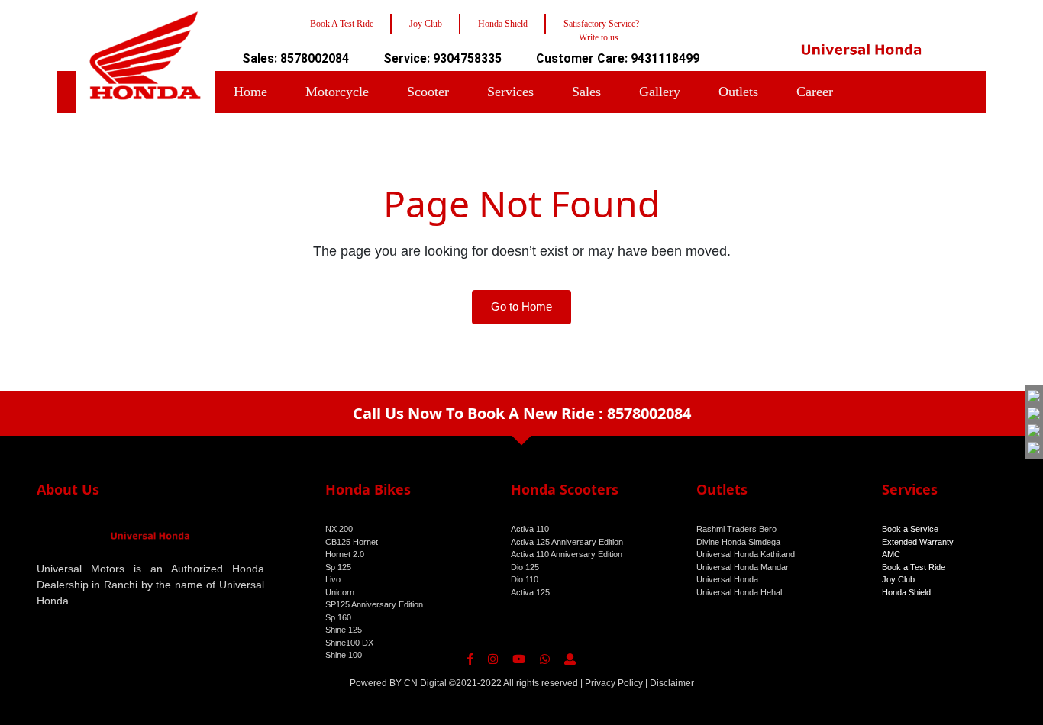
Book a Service (910, 528)
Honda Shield (906, 592)
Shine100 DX (349, 642)
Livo (333, 579)
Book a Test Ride (913, 567)
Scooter (428, 91)
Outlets (738, 91)
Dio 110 (524, 579)
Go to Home (521, 306)
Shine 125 (343, 629)
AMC (891, 554)
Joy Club (898, 579)
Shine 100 (343, 654)
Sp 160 (338, 617)
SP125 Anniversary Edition (374, 604)
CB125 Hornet (351, 541)
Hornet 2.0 (344, 554)
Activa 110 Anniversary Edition (566, 554)
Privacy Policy (614, 683)
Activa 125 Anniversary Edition (567, 541)
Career (814, 91)
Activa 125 (530, 592)
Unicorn (339, 592)
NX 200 (339, 528)
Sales (586, 91)
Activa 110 (530, 528)
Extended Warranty (918, 541)
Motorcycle (337, 91)
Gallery (659, 91)
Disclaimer (672, 683)
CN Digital (425, 683)
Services (510, 91)
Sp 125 (338, 567)
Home (250, 91)
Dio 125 (525, 567)
